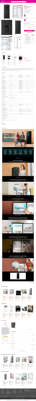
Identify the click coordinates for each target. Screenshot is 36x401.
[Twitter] (33, 396)
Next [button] (33, 276)
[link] (5, 294)
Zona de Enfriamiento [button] (18, 177)
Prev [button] (2, 276)
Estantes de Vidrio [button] (18, 253)
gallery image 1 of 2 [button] (17, 279)
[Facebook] (32, 396)
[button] (9, 27)
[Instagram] (34, 396)
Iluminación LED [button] (18, 234)
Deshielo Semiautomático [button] (18, 196)
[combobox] (31, 329)
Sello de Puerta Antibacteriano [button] (18, 215)
